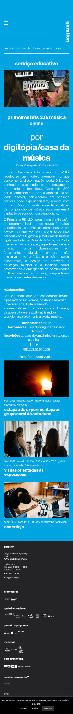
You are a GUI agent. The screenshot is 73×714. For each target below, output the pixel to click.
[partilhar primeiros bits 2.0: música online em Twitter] (37, 344)
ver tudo (9, 48)
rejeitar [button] (35, 709)
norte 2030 (9, 614)
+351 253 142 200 (12, 573)
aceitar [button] (23, 709)
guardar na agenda (36, 349)
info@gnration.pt (11, 577)
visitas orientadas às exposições (24, 472)
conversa (47, 48)
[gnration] (67, 31)
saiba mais (48, 709)
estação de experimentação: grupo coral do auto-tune (31, 411)
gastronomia (23, 48)
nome (7, 683)
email (6, 693)
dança (57, 48)
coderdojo (14, 526)
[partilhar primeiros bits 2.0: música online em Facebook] (30, 344)
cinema (36, 48)
